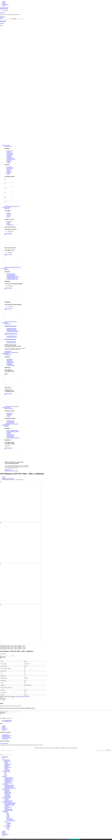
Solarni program (8, 796)
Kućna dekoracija (8, 825)
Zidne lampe (7, 765)
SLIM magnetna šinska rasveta (10, 788)
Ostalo (8, 824)
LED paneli (4, 268)
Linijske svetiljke (8, 767)
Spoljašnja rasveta (5, 353)
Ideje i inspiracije (5, 4)
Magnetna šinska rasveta (11, 326)
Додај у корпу (2, 698)
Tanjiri (8, 815)
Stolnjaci (8, 823)
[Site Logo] (2, 16)
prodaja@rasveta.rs (8, 720)
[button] (1, 17)
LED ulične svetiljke (8, 809)
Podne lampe (7, 770)
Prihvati (70, 839)
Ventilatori (6, 766)
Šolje (8, 813)
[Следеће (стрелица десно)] (1, 838)
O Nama (3, 1)
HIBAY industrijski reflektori (10, 802)
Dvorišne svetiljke (8, 793)
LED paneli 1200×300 (9, 778)
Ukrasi (8, 829)
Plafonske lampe (8, 792)
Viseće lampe (7, 794)
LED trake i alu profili (6, 407)
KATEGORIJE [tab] (5, 756)
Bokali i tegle (9, 818)
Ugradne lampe (7, 795)
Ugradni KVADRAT (8, 782)
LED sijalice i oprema (6, 207)
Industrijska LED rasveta (6, 801)
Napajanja (6, 799)
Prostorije (4, 3)
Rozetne (6, 768)
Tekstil (6, 821)
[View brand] (4, 659)
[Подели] (2, 837)
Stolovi (8, 826)
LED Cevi (7, 808)
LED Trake (7, 798)
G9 (5, 774)
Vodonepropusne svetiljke (9, 804)
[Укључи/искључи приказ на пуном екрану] (1, 837)
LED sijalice (7, 208)
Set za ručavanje (10, 819)
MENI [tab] (3, 757)
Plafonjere (27, 696)
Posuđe (6, 812)
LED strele (7, 805)
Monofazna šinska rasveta (11, 333)
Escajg (8, 817)
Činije (8, 816)
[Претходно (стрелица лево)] (0, 838)
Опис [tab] (3, 700)
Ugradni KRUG (8, 781)
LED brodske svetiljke (9, 810)
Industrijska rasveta (5, 424)
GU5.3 (6, 775)
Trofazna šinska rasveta (10, 339)
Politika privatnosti (76, 839)
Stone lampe (7, 769)
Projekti (3, 2)
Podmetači (9, 822)
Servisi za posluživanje (11, 820)
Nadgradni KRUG (8, 779)
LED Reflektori (7, 790)
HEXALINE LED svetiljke (10, 803)
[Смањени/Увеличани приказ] (0, 837)
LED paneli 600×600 (9, 777)
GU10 (6, 773)
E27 (5, 772)
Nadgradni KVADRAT (9, 780)
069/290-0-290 (8, 721)
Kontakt (3, 5)
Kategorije (7, 269)
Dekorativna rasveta (6, 145)
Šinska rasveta (5, 322)
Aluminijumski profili (9, 800)
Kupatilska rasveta (8, 764)
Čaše (8, 814)
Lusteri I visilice (8, 760)
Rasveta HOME (5, 811)
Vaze (8, 827)
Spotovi (6, 762)
